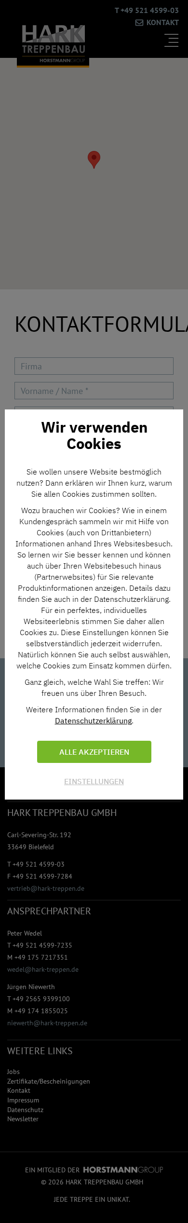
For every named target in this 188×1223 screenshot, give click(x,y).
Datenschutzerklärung (93, 720)
